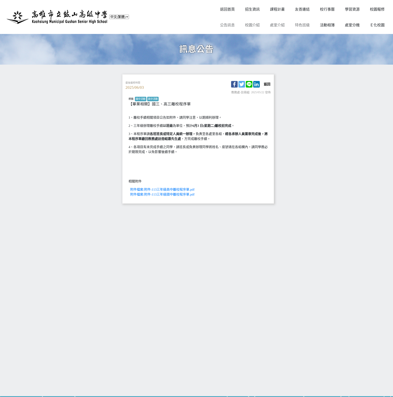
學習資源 (352, 9)
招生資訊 (252, 9)
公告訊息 (227, 25)
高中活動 (153, 99)
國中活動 (141, 99)
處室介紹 (277, 25)
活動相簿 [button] (327, 25)
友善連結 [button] (302, 9)
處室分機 (352, 25)
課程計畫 (277, 9)
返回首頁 (227, 9)
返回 (267, 84)
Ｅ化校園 (377, 25)
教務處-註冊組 (240, 92)
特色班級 (302, 25)
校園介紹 (252, 25)
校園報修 (377, 9)
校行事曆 (327, 9)
